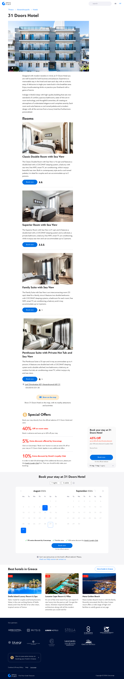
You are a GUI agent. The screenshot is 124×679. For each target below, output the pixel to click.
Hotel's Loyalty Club (91, 540)
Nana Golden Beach (91, 596)
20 (40, 518)
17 (23, 518)
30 (56, 524)
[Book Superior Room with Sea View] (30, 244)
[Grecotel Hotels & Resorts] (16, 631)
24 (23, 524)
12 (34, 512)
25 (29, 524)
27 (40, 524)
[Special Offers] (102, 439)
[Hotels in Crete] (89, 631)
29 (50, 524)
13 (40, 512)
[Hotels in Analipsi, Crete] (71, 631)
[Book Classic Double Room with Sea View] (30, 182)
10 (23, 512)
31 (23, 529)
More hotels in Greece (105, 569)
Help (26, 667)
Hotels (35, 9)
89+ (15, 68)
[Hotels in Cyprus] (52, 631)
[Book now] (62, 547)
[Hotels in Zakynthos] (34, 643)
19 (34, 518)
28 (45, 524)
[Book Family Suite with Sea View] (30, 310)
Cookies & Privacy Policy (15, 667)
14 (45, 512)
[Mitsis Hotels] (34, 631)
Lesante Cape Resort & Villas (58, 596)
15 (50, 512)
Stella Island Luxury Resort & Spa (22, 596)
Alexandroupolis (23, 9)
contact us (62, 559)
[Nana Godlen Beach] (107, 631)
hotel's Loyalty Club (32, 463)
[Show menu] (120, 3)
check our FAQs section (47, 559)
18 (29, 518)
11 (29, 512)
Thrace (10, 9)
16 (56, 512)
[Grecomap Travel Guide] (6, 3)
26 (34, 524)
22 (50, 518)
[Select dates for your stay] (112, 465)
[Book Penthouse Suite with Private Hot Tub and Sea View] (30, 379)
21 (45, 518)
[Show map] (115, 3)
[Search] (91, 4)
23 (56, 518)
